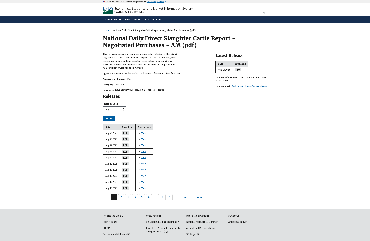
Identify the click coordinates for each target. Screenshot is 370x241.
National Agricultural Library (201, 221)
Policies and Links (112, 215)
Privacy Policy (152, 215)
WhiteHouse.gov (236, 221)
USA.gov (232, 215)
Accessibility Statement (115, 234)
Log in (264, 12)
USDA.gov (191, 234)
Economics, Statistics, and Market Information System (153, 8)
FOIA (105, 228)
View (143, 133)
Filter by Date (110, 103)
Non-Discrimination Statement (161, 221)
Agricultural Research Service (201, 228)
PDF (124, 133)
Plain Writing (109, 221)
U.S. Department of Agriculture (129, 12)
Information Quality (196, 215)
